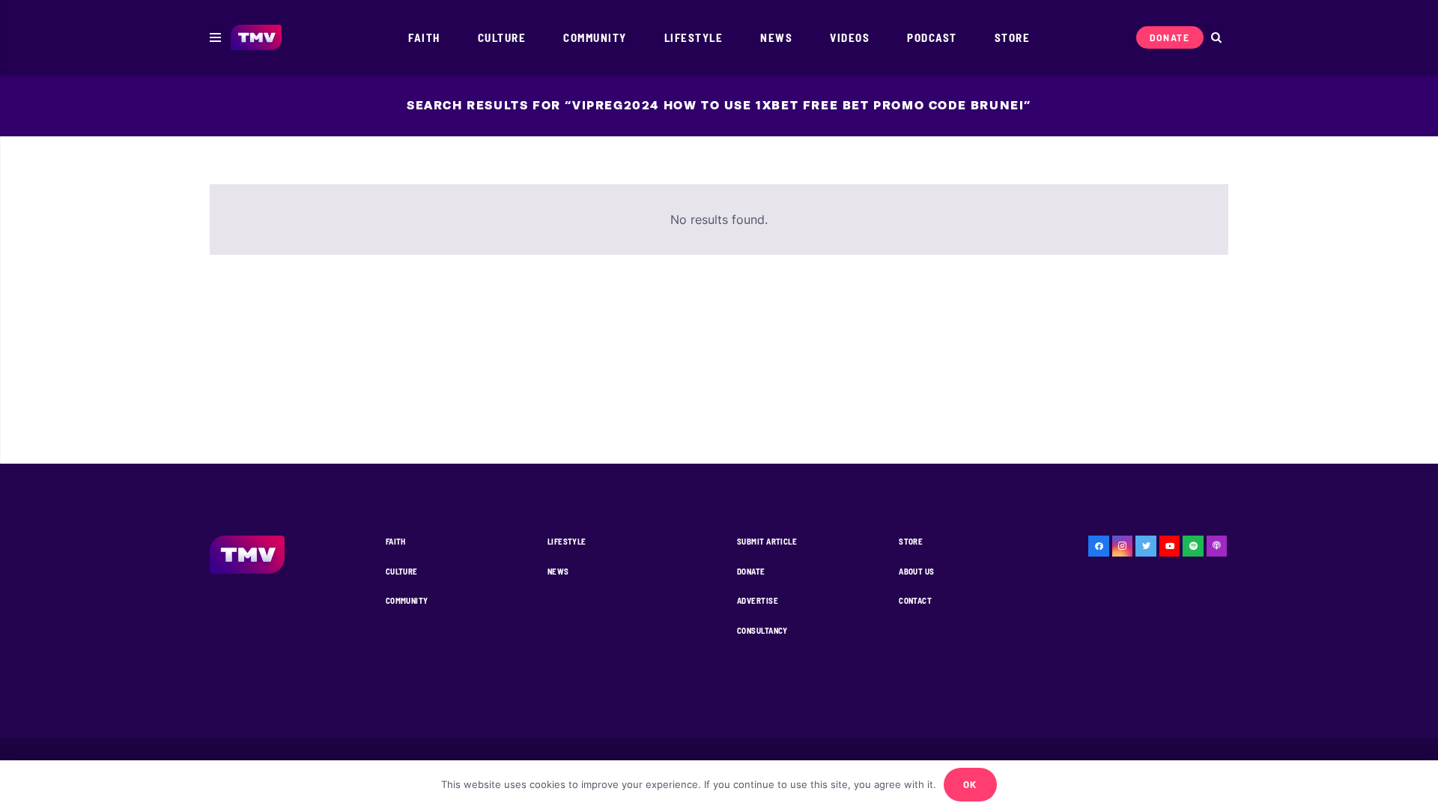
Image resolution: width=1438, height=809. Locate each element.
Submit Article (767, 541)
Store (911, 541)
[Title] (1193, 546)
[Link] (256, 38)
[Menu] (215, 37)
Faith (396, 541)
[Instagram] (1122, 546)
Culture (402, 571)
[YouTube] (1169, 546)
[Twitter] (1145, 546)
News (558, 571)
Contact (915, 600)
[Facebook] (1098, 546)
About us (917, 571)
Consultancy (762, 630)
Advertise (757, 600)
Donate (751, 571)
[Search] (1216, 38)
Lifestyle (566, 541)
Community (407, 600)
